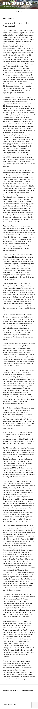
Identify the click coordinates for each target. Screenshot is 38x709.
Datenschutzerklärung (9, 704)
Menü (20, 12)
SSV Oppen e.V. (17, 3)
